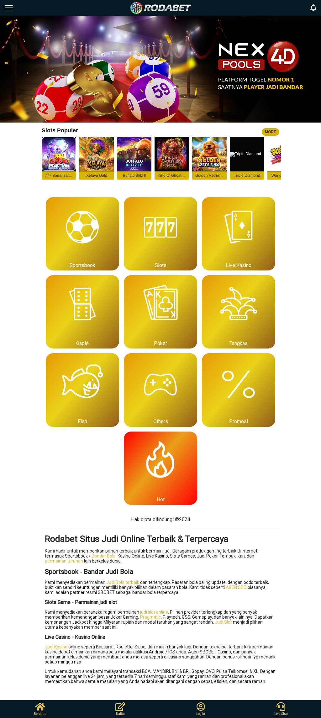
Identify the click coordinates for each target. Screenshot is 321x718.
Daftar (120, 713)
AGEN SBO (236, 587)
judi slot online (154, 612)
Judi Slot (223, 622)
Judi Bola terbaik (122, 582)
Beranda (40, 713)
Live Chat (281, 713)
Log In (200, 713)
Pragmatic (150, 617)
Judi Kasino (56, 646)
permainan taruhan (64, 560)
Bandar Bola (104, 555)
